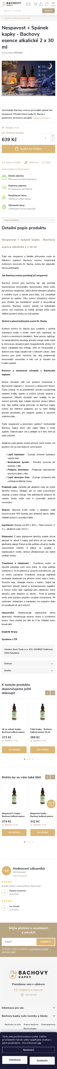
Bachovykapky (30, 1028)
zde (39, 1043)
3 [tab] (30, 759)
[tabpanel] (14, 727)
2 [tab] (27, 759)
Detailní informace (41, 118)
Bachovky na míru (13, 1024)
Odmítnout (15, 1059)
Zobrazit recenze (20, 875)
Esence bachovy (31, 1024)
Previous (47, 693)
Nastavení (28, 1050)
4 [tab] (32, 759)
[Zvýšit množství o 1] (52, 136)
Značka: (16, 169)
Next (52, 693)
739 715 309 (31, 995)
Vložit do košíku (31, 149)
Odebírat (45, 941)
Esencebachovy (48, 1024)
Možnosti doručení (15, 132)
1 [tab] (24, 759)
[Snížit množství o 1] (52, 140)
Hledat (48, 10)
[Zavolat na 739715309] (35, 4)
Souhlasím (42, 1060)
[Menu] (53, 4)
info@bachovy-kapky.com (31, 990)
